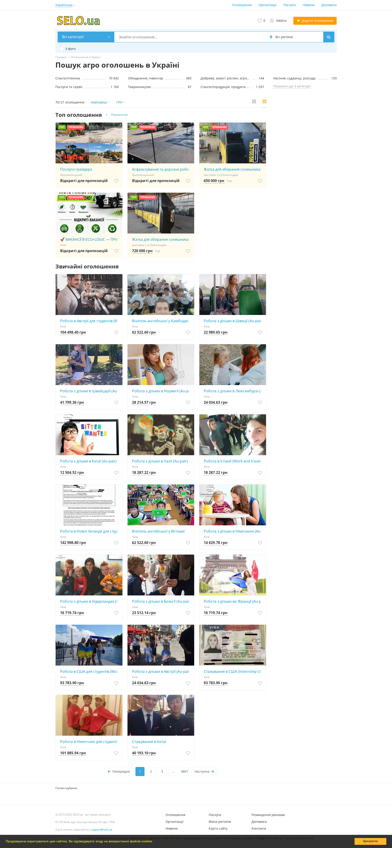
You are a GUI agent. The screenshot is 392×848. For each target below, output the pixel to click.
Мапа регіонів (220, 821)
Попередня (121, 771)
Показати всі (119, 115)
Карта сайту (218, 828)
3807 (184, 771)
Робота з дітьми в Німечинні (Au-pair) (234, 531)
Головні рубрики (66, 788)
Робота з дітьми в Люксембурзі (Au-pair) (234, 390)
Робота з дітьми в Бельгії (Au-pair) (161, 601)
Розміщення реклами (268, 815)
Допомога (329, 5)
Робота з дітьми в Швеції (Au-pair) (233, 320)
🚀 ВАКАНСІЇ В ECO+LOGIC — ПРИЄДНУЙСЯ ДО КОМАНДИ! (90, 239)
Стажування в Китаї (149, 741)
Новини (309, 5)
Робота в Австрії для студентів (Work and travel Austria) (90, 320)
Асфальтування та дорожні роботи (162, 169)
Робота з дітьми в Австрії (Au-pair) (161, 671)
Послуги (289, 5)
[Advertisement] (305, 143)
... (173, 771)
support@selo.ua (101, 829)
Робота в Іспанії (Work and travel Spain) (234, 461)
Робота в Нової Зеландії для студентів (90, 531)
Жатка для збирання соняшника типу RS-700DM (234, 169)
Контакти (259, 828)
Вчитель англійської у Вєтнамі (158, 531)
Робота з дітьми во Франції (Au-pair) (234, 601)
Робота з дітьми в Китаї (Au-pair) (88, 461)
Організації (268, 5)
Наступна (202, 771)
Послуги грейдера (76, 169)
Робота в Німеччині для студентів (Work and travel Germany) (90, 741)
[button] (153, 842)
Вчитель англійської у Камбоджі (160, 320)
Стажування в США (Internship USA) (234, 671)
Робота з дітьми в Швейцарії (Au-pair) (90, 390)
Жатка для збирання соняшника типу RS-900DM (162, 239)
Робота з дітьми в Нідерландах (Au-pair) (90, 601)
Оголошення (242, 5)
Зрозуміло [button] (370, 841)
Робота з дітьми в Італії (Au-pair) (160, 461)
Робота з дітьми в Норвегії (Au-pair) (162, 390)
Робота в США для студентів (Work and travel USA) (90, 671)
